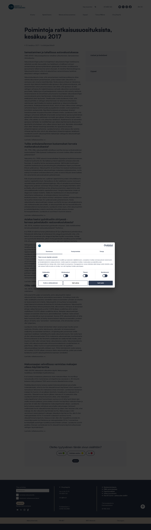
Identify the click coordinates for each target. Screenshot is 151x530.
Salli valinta (75, 283)
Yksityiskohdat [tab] (75, 251)
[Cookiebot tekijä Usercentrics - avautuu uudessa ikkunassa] (105, 245)
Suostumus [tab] (49, 251)
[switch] (65, 275)
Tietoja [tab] (102, 251)
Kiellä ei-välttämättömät (50, 283)
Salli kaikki (100, 283)
